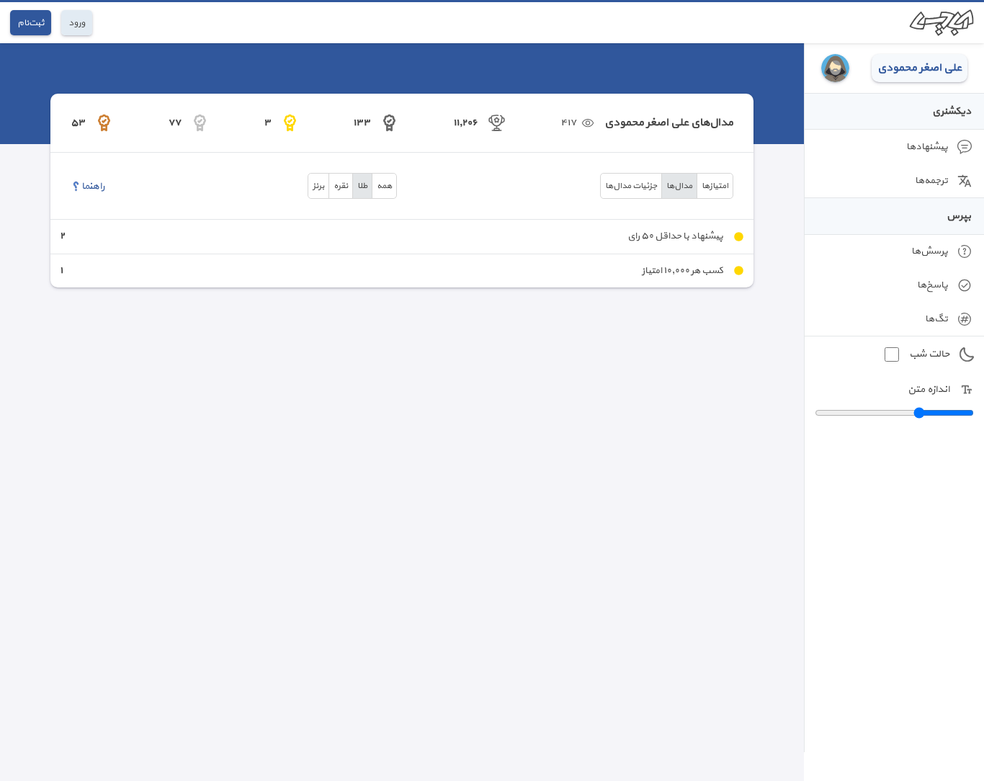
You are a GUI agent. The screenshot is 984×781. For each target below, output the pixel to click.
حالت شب (929, 354)
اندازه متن (928, 389)
